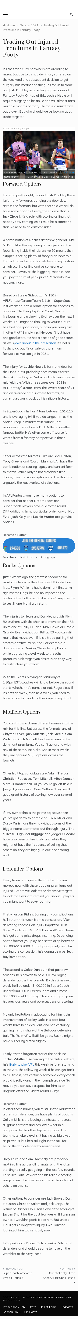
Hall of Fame (48, 1307)
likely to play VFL (22, 1064)
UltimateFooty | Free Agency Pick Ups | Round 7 (59, 1278)
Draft (32, 1307)
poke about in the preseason (35, 343)
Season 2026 (11, 1312)
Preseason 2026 (14, 1307)
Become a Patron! (15, 535)
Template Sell (12, 1300)
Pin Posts (30, 1312)
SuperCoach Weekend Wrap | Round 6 (17, 1275)
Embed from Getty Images (16, 128)
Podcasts (66, 1307)
